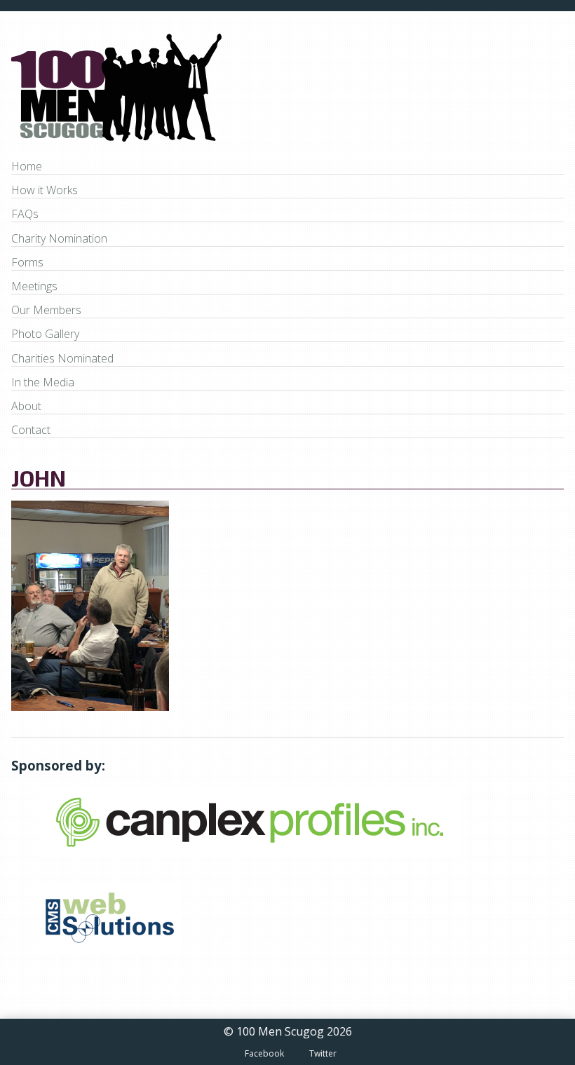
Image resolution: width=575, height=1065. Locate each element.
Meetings (34, 286)
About (26, 406)
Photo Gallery (45, 333)
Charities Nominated (62, 358)
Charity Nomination (59, 238)
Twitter (323, 1053)
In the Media (42, 382)
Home (26, 166)
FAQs (25, 214)
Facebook (264, 1053)
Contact (30, 429)
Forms (27, 262)
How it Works (44, 190)
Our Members (46, 310)
